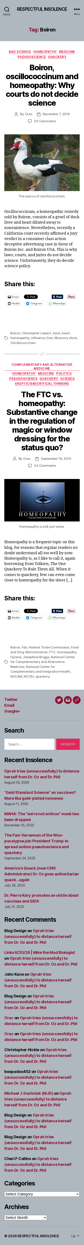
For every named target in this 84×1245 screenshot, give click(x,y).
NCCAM (16, 676)
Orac (29, 114)
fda (24, 647)
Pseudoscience (32, 57)
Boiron (15, 333)
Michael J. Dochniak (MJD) (28, 1093)
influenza (38, 338)
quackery (43, 676)
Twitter (11, 699)
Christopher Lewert (36, 333)
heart (66, 333)
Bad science (20, 51)
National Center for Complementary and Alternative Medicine (42, 662)
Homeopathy (45, 51)
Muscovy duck (65, 338)
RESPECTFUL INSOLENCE (42, 9)
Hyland (15, 657)
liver (50, 338)
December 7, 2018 (56, 114)
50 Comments (45, 121)
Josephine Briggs (36, 657)
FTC (52, 652)
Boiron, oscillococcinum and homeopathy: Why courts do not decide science (42, 85)
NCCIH (29, 676)
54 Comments (45, 465)
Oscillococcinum (23, 343)
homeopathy (19, 338)
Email (9, 705)
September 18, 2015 (56, 459)
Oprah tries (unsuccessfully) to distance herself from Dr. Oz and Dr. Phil (37, 936)
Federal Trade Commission (49, 647)
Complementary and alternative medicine (42, 366)
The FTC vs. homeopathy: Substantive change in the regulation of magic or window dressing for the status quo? (41, 421)
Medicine (67, 51)
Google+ (12, 711)
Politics (64, 373)
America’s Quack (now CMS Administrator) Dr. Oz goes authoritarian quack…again (41, 874)
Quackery (57, 57)
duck (56, 333)
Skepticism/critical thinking (42, 383)
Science (67, 378)
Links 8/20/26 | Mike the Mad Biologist (39, 952)
